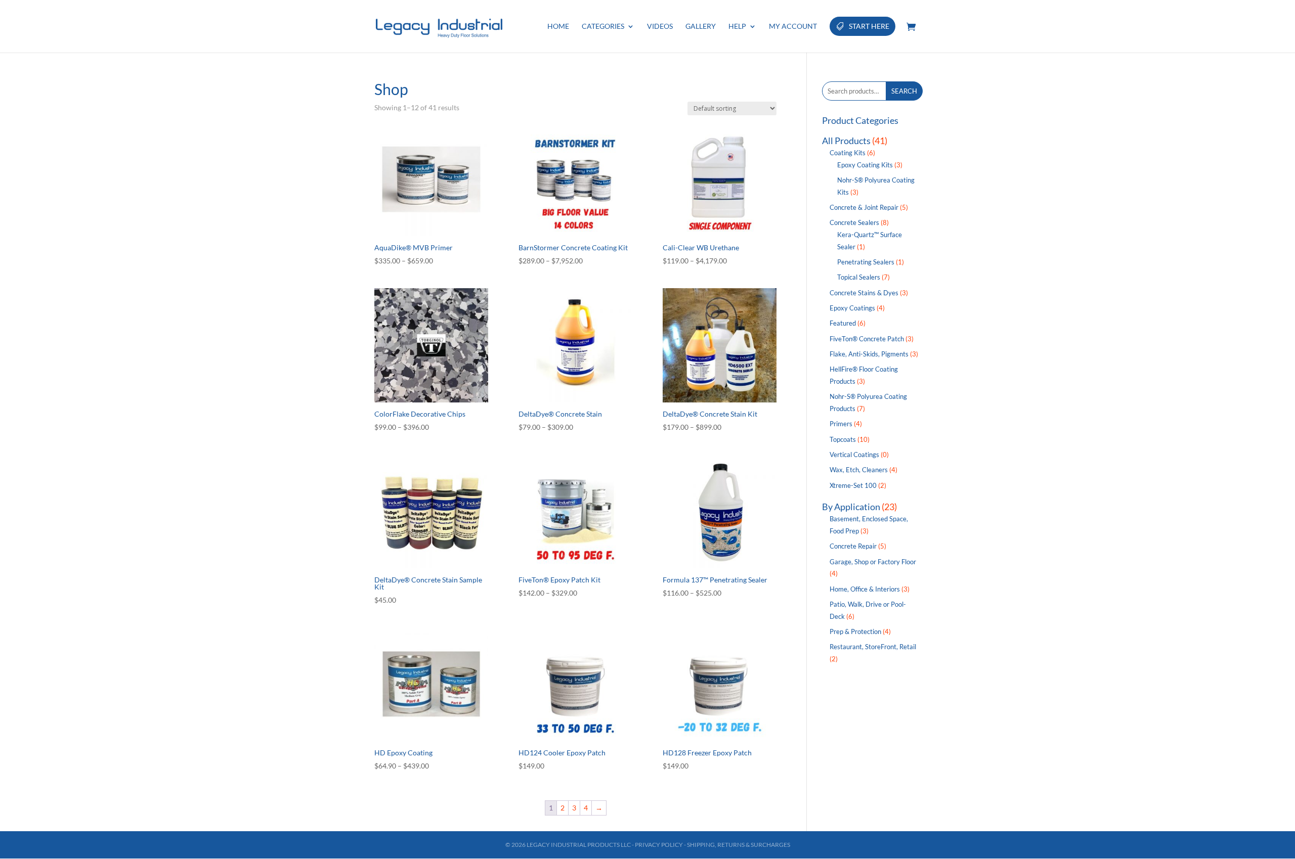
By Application (851, 506)
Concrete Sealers (854, 222)
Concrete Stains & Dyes (864, 293)
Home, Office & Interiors (865, 589)
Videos (660, 26)
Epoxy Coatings (852, 308)
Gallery (700, 26)
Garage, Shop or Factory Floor (873, 562)
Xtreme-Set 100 (853, 485)
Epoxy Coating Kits (865, 165)
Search (904, 91)
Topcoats (843, 439)
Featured (843, 323)
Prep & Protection (855, 631)
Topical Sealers (858, 277)
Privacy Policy (659, 844)
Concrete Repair (853, 546)
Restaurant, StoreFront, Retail (873, 647)
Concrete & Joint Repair (864, 207)
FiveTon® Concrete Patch (867, 339)
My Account (793, 26)
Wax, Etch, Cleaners (859, 470)
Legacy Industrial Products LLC (579, 844)
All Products (846, 140)
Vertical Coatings (854, 454)
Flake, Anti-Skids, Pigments (869, 354)
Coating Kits (848, 153)
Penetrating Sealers (865, 262)
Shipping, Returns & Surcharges (738, 844)
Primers (841, 424)
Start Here (869, 26)
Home (558, 26)
